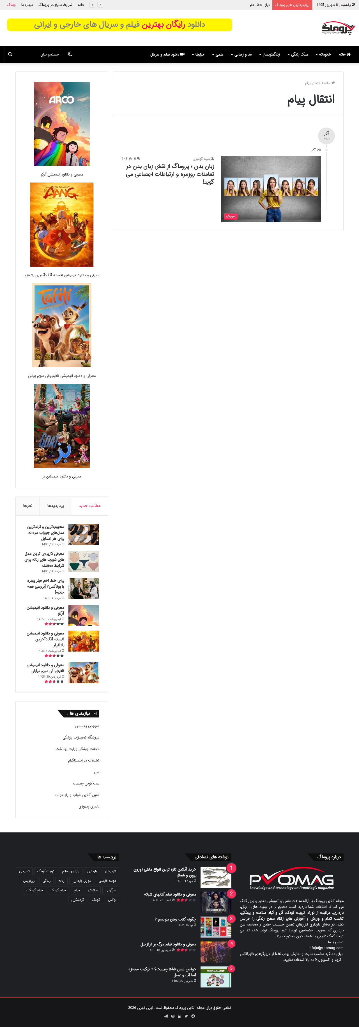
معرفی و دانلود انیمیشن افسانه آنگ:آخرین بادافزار (61, 275)
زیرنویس (29, 880)
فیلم (77, 890)
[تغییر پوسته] (70, 54)
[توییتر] (186, 1016)
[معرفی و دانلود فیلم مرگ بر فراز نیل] (216, 952)
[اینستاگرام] (172, 1016)
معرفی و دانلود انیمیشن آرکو (62, 174)
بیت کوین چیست (86, 783)
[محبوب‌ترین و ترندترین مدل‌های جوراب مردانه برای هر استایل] (83, 534)
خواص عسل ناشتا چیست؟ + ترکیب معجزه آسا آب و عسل (162, 972)
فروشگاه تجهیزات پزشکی (81, 737)
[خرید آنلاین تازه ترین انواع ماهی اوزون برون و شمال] (216, 877)
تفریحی (24, 871)
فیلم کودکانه (34, 890)
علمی (219, 54)
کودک (96, 900)
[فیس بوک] (193, 1016)
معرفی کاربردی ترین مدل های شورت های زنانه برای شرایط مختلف (44, 560)
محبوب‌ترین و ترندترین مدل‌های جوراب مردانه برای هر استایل (45, 533)
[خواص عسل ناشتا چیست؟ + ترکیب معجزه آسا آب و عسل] (216, 976)
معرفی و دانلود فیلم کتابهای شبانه (170, 894)
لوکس (112, 900)
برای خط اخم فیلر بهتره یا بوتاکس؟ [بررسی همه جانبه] (229, 5)
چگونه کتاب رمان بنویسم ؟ (175, 919)
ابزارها (199, 54)
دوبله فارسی (107, 880)
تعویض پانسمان (87, 726)
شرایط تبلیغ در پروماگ (55, 5)
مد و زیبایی (243, 54)
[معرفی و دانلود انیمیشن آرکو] (62, 125)
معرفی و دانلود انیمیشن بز (61, 476)
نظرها (28, 505)
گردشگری (77, 900)
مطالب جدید (90, 505)
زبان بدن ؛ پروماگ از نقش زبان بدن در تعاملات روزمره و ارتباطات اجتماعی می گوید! (170, 174)
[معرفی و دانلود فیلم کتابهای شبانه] (216, 902)
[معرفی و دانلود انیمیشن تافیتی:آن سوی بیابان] (61, 326)
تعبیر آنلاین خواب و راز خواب (77, 795)
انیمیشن (110, 871)
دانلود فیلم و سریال (165, 54)
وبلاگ (11, 5)
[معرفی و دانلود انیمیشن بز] (62, 427)
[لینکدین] (179, 1016)
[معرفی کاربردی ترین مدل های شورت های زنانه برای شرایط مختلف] (83, 561)
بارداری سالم (70, 871)
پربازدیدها (55, 505)
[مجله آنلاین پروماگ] (338, 28)
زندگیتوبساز (271, 54)
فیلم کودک (58, 890)
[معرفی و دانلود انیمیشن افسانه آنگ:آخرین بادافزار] (61, 226)
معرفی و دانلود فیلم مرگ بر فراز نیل (168, 944)
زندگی (47, 880)
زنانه (62, 880)
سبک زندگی (299, 54)
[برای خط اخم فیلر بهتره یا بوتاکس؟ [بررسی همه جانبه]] (83, 588)
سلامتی (93, 890)
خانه (81, 5)
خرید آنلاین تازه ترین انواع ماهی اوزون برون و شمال (165, 872)
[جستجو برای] (10, 54)
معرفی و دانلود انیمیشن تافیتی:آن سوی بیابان (62, 376)
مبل (96, 772)
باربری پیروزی (89, 806)
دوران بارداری (81, 880)
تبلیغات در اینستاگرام (83, 760)
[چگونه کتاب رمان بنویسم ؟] (216, 927)
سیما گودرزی (201, 158)
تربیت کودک (45, 871)
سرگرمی (110, 890)
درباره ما (27, 5)
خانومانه (325, 54)
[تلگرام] (166, 1016)
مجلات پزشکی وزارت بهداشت (77, 749)
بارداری (92, 871)
